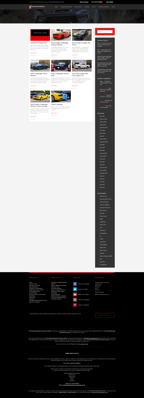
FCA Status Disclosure (56, 299)
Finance (87, 6)
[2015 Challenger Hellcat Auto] (61, 66)
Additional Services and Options (58, 296)
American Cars (103, 196)
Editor (101, 81)
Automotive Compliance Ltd (91, 338)
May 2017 (102, 176)
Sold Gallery (54, 293)
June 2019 (102, 147)
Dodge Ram (103, 221)
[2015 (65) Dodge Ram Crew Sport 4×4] (82, 66)
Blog (113, 6)
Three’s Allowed (57, 104)
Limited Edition (103, 244)
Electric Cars (103, 224)
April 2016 (102, 187)
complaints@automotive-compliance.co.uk (73, 385)
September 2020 (104, 141)
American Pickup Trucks (105, 199)
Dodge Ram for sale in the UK (36, 290)
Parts (94, 6)
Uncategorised (103, 264)
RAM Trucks (78, 6)
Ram (101, 259)
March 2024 (103, 133)
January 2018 (103, 170)
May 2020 (102, 144)
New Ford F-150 (55, 287)
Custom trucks (103, 216)
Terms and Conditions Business (58, 297)
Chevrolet (102, 213)
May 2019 (102, 150)
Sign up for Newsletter (34, 302)
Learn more (33, 53)
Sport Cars (102, 261)
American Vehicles (66, 6)
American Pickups (104, 201)
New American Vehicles (34, 285)
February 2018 (103, 167)
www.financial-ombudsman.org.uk (99, 392)
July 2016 (102, 181)
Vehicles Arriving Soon (38, 43)
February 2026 (103, 119)
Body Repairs (32, 296)
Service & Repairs (104, 6)
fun (100, 236)
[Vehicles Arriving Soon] (40, 35)
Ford (101, 227)
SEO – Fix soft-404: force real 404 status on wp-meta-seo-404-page (104, 45)
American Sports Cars (105, 207)
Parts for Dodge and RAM (106, 256)
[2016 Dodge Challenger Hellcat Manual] (61, 35)
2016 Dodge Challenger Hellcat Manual (59, 44)
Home (56, 6)
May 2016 (102, 184)
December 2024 (103, 127)
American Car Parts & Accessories (37, 294)
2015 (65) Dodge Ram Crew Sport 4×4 (80, 74)
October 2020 (103, 139)
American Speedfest (104, 204)
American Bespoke (55, 294)
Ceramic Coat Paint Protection (58, 290)
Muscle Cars (103, 247)
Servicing (31, 299)
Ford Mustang (103, 233)
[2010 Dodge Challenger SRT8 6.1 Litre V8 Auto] (40, 96)
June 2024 (102, 130)
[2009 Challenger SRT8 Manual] (40, 66)
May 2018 (102, 161)
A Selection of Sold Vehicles (35, 288)
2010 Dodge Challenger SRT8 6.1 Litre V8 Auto (39, 105)
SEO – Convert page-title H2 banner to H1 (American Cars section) (104, 51)
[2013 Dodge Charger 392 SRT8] (82, 35)
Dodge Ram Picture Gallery (57, 291)
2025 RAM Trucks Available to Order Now (106, 83)
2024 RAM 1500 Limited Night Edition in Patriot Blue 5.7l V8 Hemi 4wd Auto (104, 71)
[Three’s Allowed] (61, 96)
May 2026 (102, 116)
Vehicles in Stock (33, 284)
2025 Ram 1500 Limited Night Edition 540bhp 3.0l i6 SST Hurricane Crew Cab (104, 58)
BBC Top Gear (103, 210)
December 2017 (103, 173)
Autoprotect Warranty (56, 288)
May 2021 (102, 136)
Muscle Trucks (103, 250)
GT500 (101, 239)
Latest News (103, 241)
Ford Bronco (103, 230)
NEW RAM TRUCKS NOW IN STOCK (38, 300)
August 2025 (103, 124)
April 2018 (102, 164)
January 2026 (103, 121)
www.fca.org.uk (84, 344)
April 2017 (102, 179)
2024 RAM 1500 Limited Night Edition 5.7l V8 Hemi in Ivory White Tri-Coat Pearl (104, 64)
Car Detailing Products (34, 291)
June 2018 (102, 159)
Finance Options (33, 293)
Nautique (102, 253)
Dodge (101, 219)
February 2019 (103, 153)
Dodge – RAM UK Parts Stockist (58, 285)
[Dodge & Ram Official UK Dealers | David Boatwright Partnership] (40, 7)
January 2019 (103, 156)
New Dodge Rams (33, 287)
